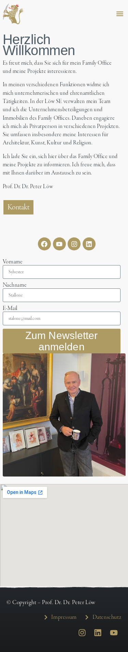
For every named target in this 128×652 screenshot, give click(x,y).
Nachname (15, 285)
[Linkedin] (89, 243)
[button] (120, 13)
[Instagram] (74, 243)
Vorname (13, 262)
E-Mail (10, 308)
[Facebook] (44, 243)
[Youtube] (59, 243)
